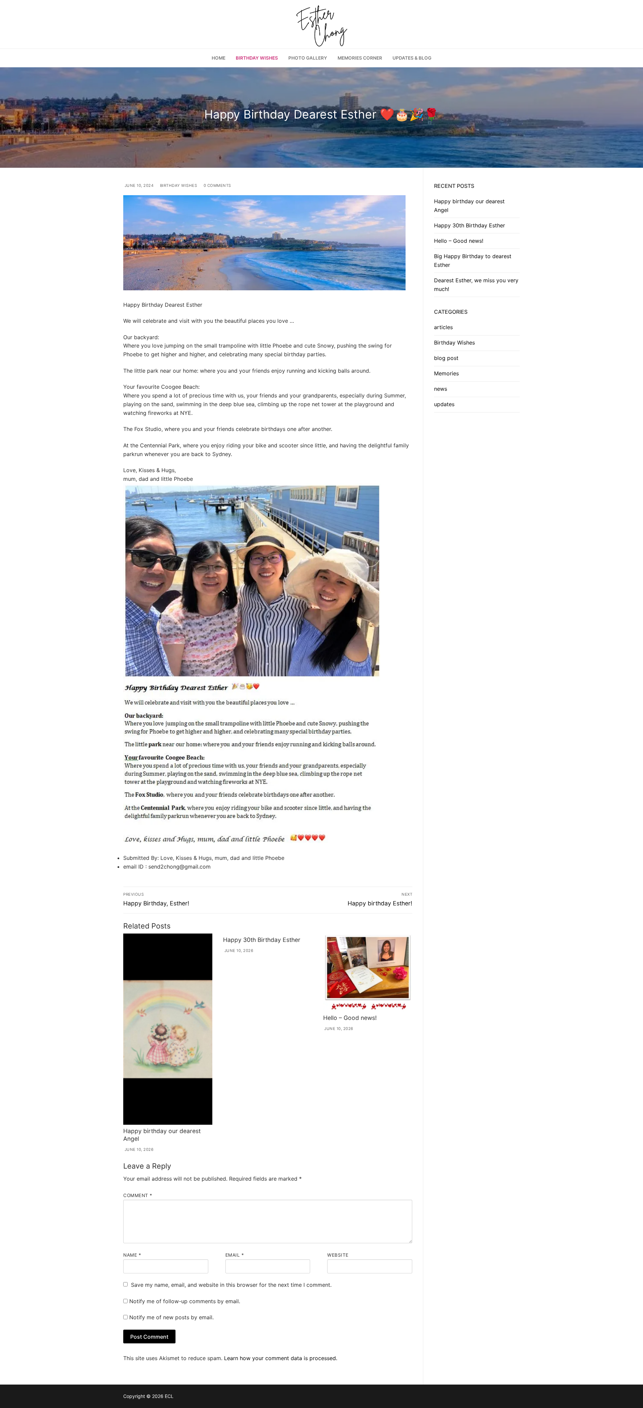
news (440, 388)
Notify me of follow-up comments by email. (184, 1301)
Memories (446, 373)
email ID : (135, 866)
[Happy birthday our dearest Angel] (167, 1029)
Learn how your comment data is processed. (280, 1358)
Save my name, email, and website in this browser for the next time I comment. (231, 1284)
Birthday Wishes (178, 185)
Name (132, 1255)
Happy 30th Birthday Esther (261, 939)
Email (234, 1255)
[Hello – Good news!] (367, 973)
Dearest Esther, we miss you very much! (476, 284)
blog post (446, 358)
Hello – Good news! (350, 1017)
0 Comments (216, 185)
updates (444, 404)
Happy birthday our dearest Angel (469, 205)
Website (338, 1255)
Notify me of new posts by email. (171, 1317)
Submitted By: (141, 858)
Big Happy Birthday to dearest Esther (472, 260)
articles (443, 327)
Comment (137, 1195)
